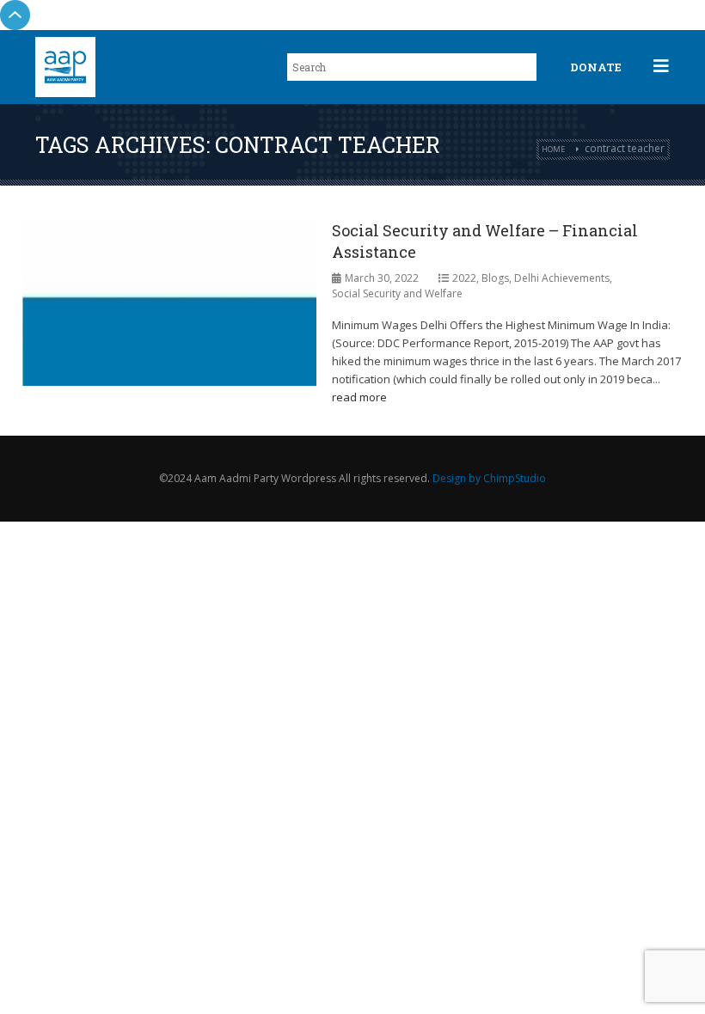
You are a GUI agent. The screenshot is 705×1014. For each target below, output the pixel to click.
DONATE (596, 67)
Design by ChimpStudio (489, 478)
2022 (464, 278)
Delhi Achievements (562, 278)
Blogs (495, 278)
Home (553, 149)
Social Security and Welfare (397, 293)
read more (359, 397)
